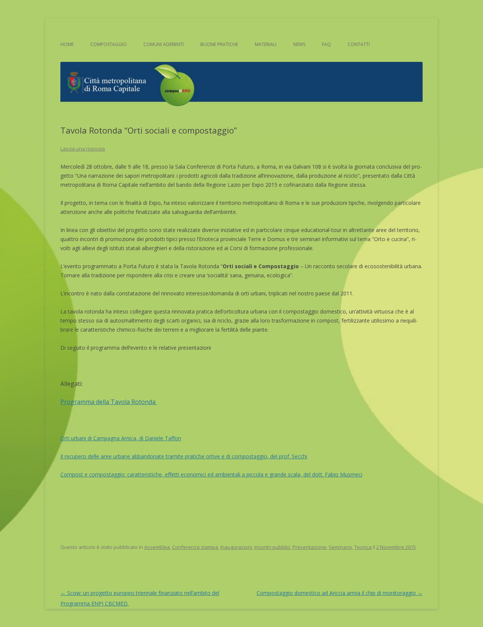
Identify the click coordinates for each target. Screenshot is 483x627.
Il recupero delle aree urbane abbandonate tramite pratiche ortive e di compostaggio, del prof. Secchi (183, 456)
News (299, 44)
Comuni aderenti (163, 44)
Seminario (340, 547)
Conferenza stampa (195, 547)
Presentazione (309, 547)
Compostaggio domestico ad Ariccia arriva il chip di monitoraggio (340, 592)
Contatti (359, 44)
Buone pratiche (219, 44)
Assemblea (157, 547)
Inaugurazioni (236, 547)
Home (67, 44)
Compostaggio (108, 44)
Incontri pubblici (272, 547)
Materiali (266, 44)
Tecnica (363, 547)
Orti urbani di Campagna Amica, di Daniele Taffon (120, 438)
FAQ (326, 44)
